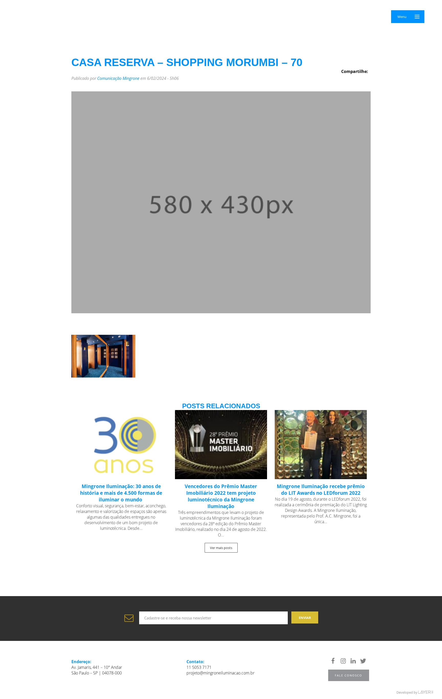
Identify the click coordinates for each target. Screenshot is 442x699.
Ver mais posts (221, 547)
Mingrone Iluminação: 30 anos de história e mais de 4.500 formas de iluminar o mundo (121, 493)
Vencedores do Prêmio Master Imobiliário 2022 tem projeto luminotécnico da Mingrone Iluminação (221, 496)
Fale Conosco (348, 675)
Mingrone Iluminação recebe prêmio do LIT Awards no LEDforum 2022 (321, 489)
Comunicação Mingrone (118, 78)
